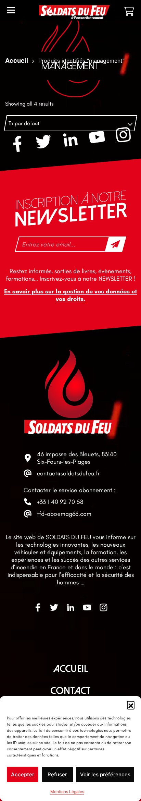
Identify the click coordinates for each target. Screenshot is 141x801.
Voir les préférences (105, 774)
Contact (70, 690)
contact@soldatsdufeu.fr (68, 473)
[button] (130, 704)
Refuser (57, 774)
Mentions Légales (67, 791)
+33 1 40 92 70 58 (60, 502)
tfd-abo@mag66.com (64, 514)
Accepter (22, 774)
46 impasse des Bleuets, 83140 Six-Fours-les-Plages (77, 457)
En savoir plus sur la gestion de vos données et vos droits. (70, 295)
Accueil (70, 669)
